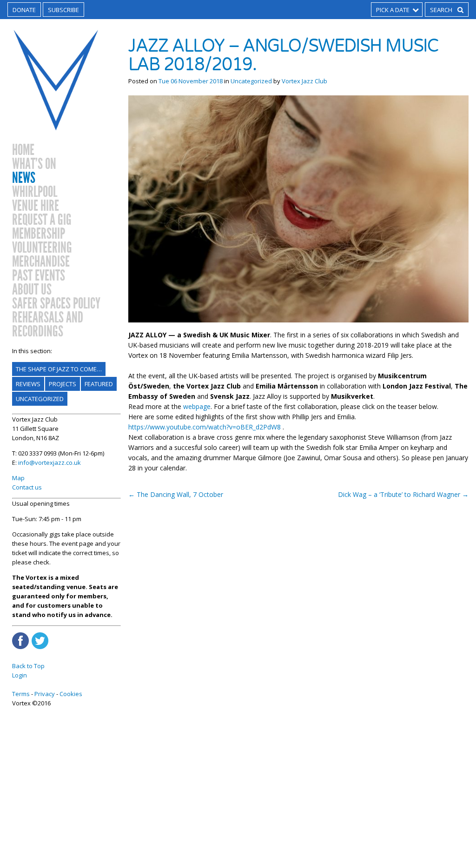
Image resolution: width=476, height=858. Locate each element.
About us (32, 290)
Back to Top (28, 666)
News (23, 178)
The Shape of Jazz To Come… (59, 369)
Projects (62, 384)
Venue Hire (35, 206)
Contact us (27, 487)
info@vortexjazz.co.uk (49, 462)
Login (19, 675)
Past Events (38, 276)
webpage (197, 406)
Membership (38, 234)
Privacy (44, 694)
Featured (99, 384)
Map (18, 478)
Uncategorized (40, 399)
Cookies (71, 694)
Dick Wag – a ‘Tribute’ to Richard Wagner (403, 494)
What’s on (34, 164)
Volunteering (42, 248)
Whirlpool (34, 192)
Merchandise (41, 262)
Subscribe (63, 10)
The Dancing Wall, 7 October (175, 494)
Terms (21, 694)
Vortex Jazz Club (304, 81)
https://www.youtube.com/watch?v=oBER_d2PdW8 (204, 426)
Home (23, 150)
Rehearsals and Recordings (47, 325)
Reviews (28, 384)
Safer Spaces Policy (56, 304)
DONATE (24, 10)
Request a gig (42, 220)
